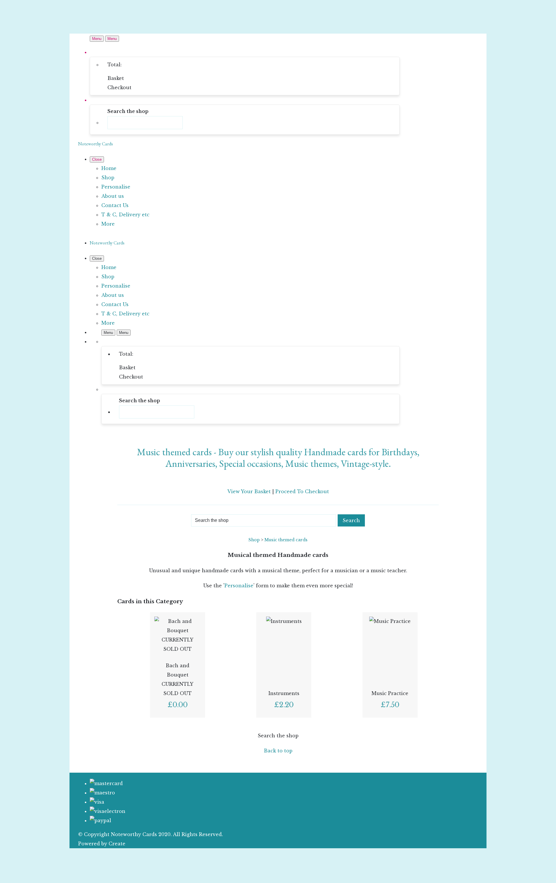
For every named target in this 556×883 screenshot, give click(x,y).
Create (117, 844)
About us (112, 196)
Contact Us (115, 205)
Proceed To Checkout (302, 491)
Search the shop (278, 735)
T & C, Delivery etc (125, 214)
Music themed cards (286, 539)
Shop (107, 177)
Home (108, 168)
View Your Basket (249, 491)
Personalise (115, 187)
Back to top (278, 751)
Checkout (119, 87)
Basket (115, 78)
